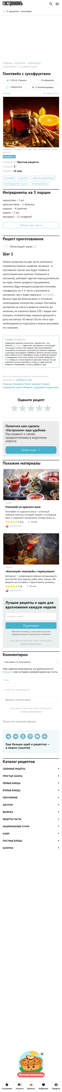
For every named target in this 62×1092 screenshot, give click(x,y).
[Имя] (31, 680)
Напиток (23, 178)
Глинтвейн (9, 178)
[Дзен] (44, 736)
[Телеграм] (8, 736)
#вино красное (32, 383)
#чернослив (52, 387)
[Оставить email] (31, 616)
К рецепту (7, 156)
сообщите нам (24, 379)
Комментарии (51, 20)
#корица (7, 383)
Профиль (56, 1088)
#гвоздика (18, 383)
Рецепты (20, 1088)
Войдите (8, 672)
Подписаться (31, 625)
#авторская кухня (12, 387)
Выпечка (31, 1088)
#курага (45, 383)
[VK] (15, 736)
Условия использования (31, 643)
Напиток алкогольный (43, 178)
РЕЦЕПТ (9, 503)
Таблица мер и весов (31, 225)
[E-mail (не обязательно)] (31, 690)
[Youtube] (37, 736)
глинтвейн (48, 294)
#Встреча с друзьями (33, 387)
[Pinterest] (30, 736)
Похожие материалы (30, 20)
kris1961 (7, 93)
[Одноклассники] (23, 736)
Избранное (43, 1088)
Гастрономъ (7, 1088)
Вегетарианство (40, 184)
